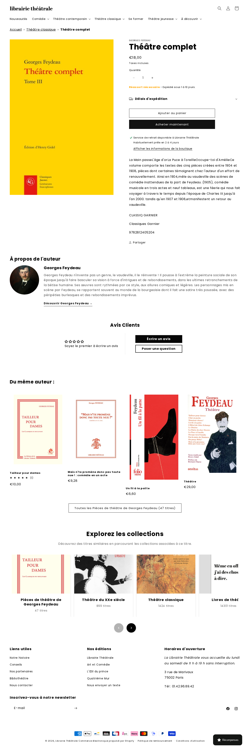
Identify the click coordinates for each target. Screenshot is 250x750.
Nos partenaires (21, 671)
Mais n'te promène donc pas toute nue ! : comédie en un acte (94, 473)
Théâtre (190, 481)
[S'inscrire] (75, 708)
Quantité (135, 70)
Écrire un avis (158, 339)
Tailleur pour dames (25, 473)
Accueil (16, 29)
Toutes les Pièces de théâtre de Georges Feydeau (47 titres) (125, 508)
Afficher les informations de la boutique (162, 149)
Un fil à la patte (138, 488)
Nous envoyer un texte (104, 685)
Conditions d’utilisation (190, 740)
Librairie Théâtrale (100, 658)
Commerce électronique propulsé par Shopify (106, 740)
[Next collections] (131, 628)
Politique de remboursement (155, 740)
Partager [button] (139, 242)
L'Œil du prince (97, 671)
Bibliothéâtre (19, 678)
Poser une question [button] (159, 348)
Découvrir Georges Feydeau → (68, 303)
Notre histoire (19, 658)
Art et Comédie (98, 665)
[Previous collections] (118, 628)
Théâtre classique (41, 29)
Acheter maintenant (172, 124)
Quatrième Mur (98, 678)
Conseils (16, 665)
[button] (40, 19)
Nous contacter (21, 685)
